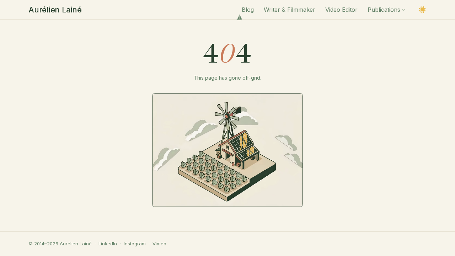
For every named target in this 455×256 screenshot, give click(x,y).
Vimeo (159, 243)
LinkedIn (107, 243)
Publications (384, 9)
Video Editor (341, 9)
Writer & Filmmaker (289, 9)
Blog (248, 9)
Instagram (135, 243)
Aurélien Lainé (55, 9)
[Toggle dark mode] (422, 9)
